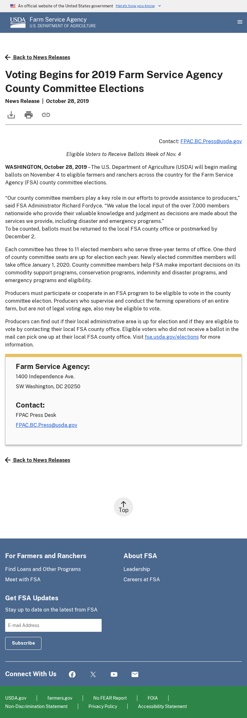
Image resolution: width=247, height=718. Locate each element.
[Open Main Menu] (239, 22)
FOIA (153, 698)
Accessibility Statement (162, 706)
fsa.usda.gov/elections (172, 337)
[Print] (28, 118)
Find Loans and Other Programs (43, 569)
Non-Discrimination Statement (36, 706)
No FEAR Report (110, 698)
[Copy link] (45, 118)
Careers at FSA (142, 579)
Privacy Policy (102, 706)
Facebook (72, 675)
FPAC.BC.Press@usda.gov (211, 141)
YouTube (114, 675)
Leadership (137, 569)
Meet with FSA (23, 579)
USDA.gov (15, 698)
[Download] (10, 118)
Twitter (93, 675)
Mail (135, 675)
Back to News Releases (41, 57)
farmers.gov (59, 698)
